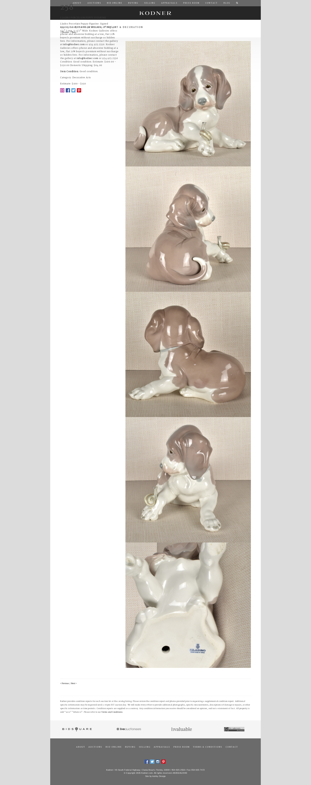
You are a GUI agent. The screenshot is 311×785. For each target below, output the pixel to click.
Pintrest (79, 90)
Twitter (73, 90)
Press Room (181, 747)
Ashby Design (159, 776)
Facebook (68, 90)
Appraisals (162, 747)
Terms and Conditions (112, 712)
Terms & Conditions (207, 747)
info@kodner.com (74, 44)
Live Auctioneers (129, 729)
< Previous (64, 683)
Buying (130, 747)
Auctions (95, 747)
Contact (232, 747)
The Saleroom (234, 729)
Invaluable (182, 729)
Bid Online (113, 747)
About (80, 747)
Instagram (158, 761)
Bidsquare (76, 729)
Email (62, 90)
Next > (74, 683)
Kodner (155, 13)
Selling (144, 747)
